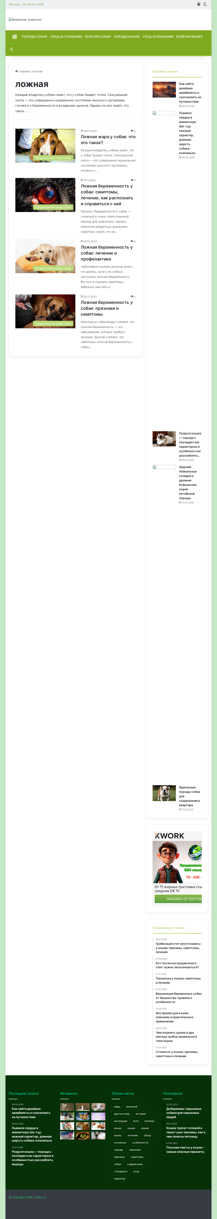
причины (119, 1156)
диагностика (122, 1113)
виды (117, 1106)
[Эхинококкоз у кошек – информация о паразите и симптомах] (98, 1107)
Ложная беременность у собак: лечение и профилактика (107, 253)
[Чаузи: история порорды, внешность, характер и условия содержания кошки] (83, 1116)
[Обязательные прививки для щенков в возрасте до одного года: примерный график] (98, 1126)
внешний (131, 1106)
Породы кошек (127, 36)
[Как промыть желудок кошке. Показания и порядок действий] (67, 1116)
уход (136, 1171)
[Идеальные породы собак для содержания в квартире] (164, 793)
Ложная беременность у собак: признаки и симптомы (107, 308)
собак (117, 1164)
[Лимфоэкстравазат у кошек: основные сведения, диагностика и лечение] (67, 1126)
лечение (133, 1135)
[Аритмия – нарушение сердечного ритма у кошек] (98, 1116)
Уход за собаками (66, 36)
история (141, 1113)
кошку (118, 1135)
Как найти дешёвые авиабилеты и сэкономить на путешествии (190, 92)
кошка (131, 1128)
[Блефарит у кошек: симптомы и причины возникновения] (98, 1135)
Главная (23, 71)
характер (119, 1178)
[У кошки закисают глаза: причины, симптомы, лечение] (83, 1135)
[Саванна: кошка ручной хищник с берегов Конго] (67, 1107)
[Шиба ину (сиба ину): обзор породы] (83, 1126)
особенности (140, 1142)
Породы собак (34, 36)
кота (136, 1121)
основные (120, 1142)
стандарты (120, 1171)
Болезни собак (98, 36)
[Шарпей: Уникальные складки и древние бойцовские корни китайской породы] (164, 623)
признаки (135, 1149)
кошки (145, 1128)
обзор (147, 1135)
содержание (135, 1164)
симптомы (137, 1156)
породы (118, 1149)
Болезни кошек (189, 36)
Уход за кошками (158, 36)
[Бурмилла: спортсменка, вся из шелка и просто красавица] (83, 1107)
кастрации (120, 1121)
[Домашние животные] (25, 19)
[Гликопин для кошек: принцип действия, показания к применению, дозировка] (67, 1135)
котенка (149, 1121)
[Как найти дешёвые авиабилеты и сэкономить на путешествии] (164, 90)
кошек (118, 1128)
